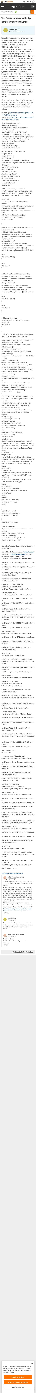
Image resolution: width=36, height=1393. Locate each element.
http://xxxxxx (29, 552)
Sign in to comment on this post (22, 951)
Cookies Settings (18, 1387)
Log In (29, 1)
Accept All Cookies (18, 1377)
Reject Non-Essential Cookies (18, 1382)
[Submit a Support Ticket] (32, 12)
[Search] (33, 6)
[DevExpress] (7, 1)
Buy (24, 1)
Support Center (18, 6)
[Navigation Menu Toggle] (3, 6)
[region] (17, 1377)
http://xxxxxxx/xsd (18, 554)
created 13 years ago (16, 31)
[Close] (32, 1364)
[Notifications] (33, 1)
